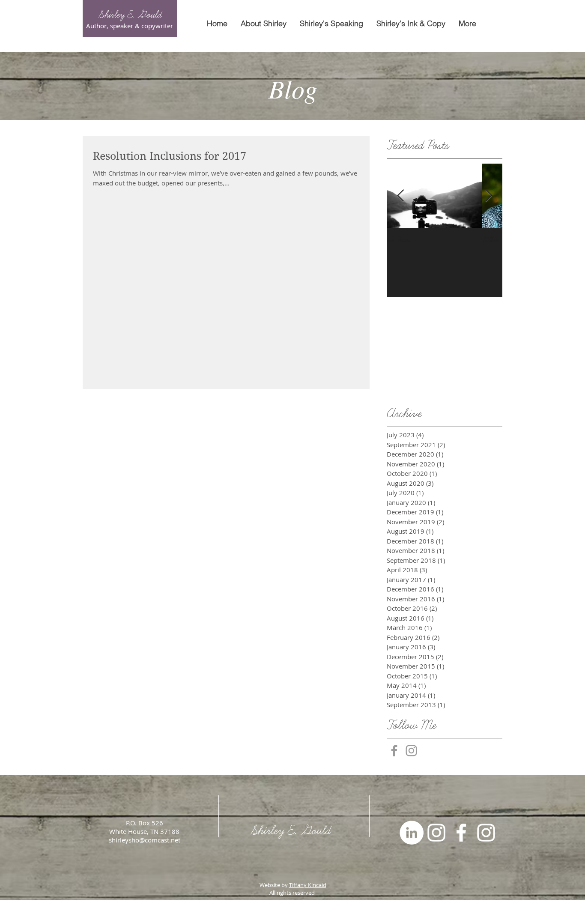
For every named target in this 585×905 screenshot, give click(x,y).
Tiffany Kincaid (307, 885)
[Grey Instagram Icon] (411, 750)
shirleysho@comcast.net (144, 840)
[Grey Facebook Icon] (394, 750)
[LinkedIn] (412, 833)
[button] (331, 23)
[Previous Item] (400, 196)
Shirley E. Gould (129, 14)
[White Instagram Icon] (436, 833)
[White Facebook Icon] (461, 833)
